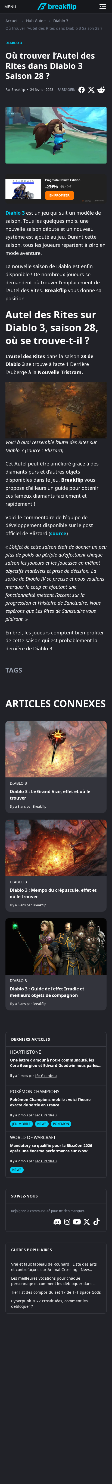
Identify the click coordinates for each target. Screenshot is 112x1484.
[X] (91, 89)
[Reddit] (101, 89)
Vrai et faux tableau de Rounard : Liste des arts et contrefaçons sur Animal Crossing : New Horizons (54, 1267)
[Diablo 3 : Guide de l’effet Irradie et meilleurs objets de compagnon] (56, 964)
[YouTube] (77, 1221)
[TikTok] (96, 1221)
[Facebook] (81, 89)
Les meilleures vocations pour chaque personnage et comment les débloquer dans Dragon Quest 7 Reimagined (51, 1281)
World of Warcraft (33, 1137)
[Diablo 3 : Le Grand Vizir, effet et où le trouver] (56, 767)
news (41, 1124)
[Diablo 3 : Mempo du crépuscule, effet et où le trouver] (56, 866)
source (58, 533)
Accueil (11, 20)
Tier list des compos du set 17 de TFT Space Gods (56, 1292)
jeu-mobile (21, 1124)
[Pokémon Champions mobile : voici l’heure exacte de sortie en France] (56, 1109)
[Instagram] (67, 1221)
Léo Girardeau (46, 1075)
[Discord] (57, 1221)
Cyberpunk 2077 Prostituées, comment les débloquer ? (49, 1303)
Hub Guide (36, 20)
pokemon (61, 1124)
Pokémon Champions (35, 1091)
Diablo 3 (60, 20)
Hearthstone (25, 1052)
